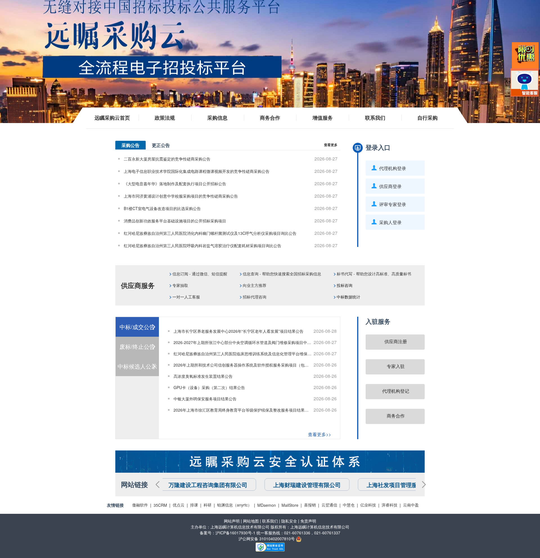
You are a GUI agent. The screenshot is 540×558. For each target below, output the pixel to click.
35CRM (160, 505)
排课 (194, 505)
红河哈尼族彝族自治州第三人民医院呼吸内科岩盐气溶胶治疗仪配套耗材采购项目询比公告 (231, 245)
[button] (157, 484)
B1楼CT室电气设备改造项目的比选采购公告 (231, 208)
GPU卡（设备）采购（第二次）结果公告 (255, 387)
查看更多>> (319, 434)
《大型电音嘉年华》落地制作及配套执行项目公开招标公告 (231, 183)
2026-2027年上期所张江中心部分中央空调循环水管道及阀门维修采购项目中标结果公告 (255, 342)
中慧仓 (349, 505)
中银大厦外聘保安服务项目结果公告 (255, 398)
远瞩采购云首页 (112, 117)
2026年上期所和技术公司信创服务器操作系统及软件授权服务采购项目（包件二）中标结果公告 (256, 364)
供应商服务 (138, 285)
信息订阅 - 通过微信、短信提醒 (199, 273)
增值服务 (322, 117)
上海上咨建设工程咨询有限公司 (409, 485)
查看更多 (331, 144)
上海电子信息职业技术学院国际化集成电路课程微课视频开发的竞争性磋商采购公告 (231, 171)
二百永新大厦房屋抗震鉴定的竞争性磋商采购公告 (231, 158)
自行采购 (427, 117)
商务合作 (270, 117)
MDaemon (266, 505)
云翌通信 (329, 505)
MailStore (290, 505)
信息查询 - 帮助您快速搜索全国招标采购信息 (281, 273)
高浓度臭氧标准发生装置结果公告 (255, 376)
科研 (208, 505)
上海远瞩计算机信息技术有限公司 (239, 527)
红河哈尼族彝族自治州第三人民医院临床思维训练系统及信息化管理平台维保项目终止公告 (255, 353)
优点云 (178, 505)
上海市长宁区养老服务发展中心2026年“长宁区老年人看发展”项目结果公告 (255, 331)
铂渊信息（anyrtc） (234, 505)
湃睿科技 (389, 505)
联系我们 (375, 117)
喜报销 (310, 505)
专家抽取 (180, 285)
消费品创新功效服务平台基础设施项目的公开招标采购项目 (231, 220)
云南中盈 (411, 505)
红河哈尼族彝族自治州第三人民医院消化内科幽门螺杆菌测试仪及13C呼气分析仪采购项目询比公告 (231, 233)
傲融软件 (140, 505)
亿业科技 (368, 505)
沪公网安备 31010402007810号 (267, 538)
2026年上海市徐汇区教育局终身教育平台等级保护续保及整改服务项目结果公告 (255, 410)
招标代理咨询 (254, 297)
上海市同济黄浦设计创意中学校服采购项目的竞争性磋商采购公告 (231, 196)
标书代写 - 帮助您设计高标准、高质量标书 (374, 273)
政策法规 (165, 117)
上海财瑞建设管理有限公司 (205, 485)
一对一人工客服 (186, 297)
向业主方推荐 (254, 285)
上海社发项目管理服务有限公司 (304, 485)
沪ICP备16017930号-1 (235, 532)
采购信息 (217, 117)
